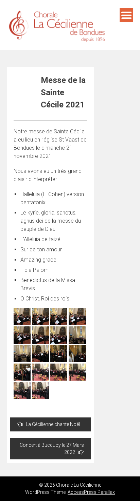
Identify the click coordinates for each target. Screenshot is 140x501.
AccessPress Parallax (91, 492)
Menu (126, 15)
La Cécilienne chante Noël (53, 424)
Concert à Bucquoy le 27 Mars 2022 (52, 448)
